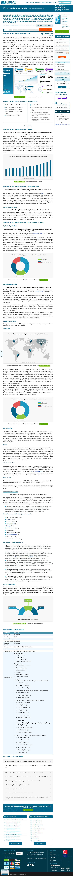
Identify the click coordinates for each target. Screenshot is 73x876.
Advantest (8, 519)
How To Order (53, 860)
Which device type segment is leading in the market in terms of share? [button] (22, 781)
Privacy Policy (53, 857)
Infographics (30, 30)
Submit (62, 57)
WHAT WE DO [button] (37, 2)
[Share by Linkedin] (1, 351)
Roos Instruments (10, 523)
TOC (11, 30)
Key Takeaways (60, 66)
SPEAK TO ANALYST (40, 843)
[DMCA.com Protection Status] (9, 860)
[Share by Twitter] (1, 354)
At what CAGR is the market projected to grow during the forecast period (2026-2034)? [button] (26, 776)
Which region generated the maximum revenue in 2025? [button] (19, 793)
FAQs (51, 852)
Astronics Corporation (11, 534)
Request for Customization (19, 623)
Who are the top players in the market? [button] (14, 789)
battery (43, 193)
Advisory (36, 30)
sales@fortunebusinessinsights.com (62, 124)
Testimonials (53, 854)
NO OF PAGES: (65, 26)
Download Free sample (20, 97)
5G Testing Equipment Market (63, 105)
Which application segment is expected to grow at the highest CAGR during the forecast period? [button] (26, 797)
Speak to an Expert (28, 810)
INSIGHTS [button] (43, 2)
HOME (27, 2)
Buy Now (62, 31)
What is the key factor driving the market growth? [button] (17, 785)
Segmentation (16, 30)
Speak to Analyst (43, 279)
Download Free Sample (46, 29)
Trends (58, 68)
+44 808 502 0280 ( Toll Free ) (63, 118)
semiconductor (39, 291)
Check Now (62, 87)
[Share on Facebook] (1, 356)
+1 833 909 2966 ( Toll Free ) (63, 116)
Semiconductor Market (62, 107)
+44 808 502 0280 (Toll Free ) (37, 854)
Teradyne (8, 526)
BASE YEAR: (65, 18)
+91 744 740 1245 (36, 856)
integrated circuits (38, 233)
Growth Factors (60, 69)
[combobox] (56, 45)
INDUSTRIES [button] (32, 2)
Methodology (23, 30)
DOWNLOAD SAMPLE (15, 843)
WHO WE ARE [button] (49, 2)
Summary (6, 30)
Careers (51, 859)
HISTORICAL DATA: (65, 22)
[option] (62, 98)
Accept (5, 874)
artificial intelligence (36, 471)
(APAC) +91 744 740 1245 (62, 119)
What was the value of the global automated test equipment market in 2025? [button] (24, 772)
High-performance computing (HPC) (24, 556)
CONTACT (54, 2)
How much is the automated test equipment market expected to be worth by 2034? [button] (25, 761)
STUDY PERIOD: (66, 15)
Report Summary (61, 64)
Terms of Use (53, 855)
